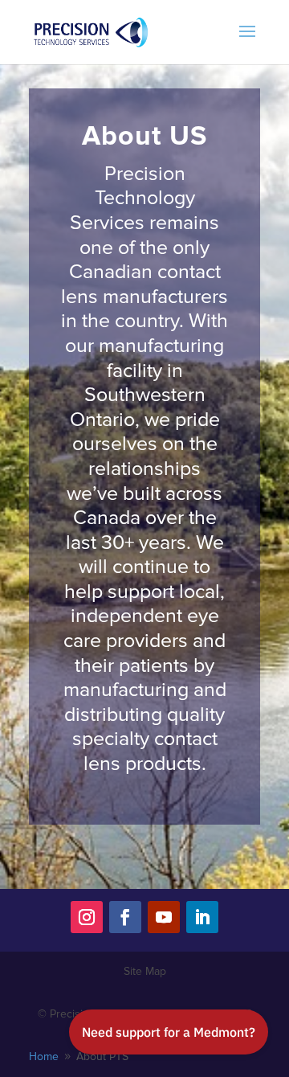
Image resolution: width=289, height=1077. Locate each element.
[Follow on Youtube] (164, 917)
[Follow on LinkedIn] (202, 917)
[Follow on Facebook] (125, 917)
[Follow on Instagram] (87, 917)
